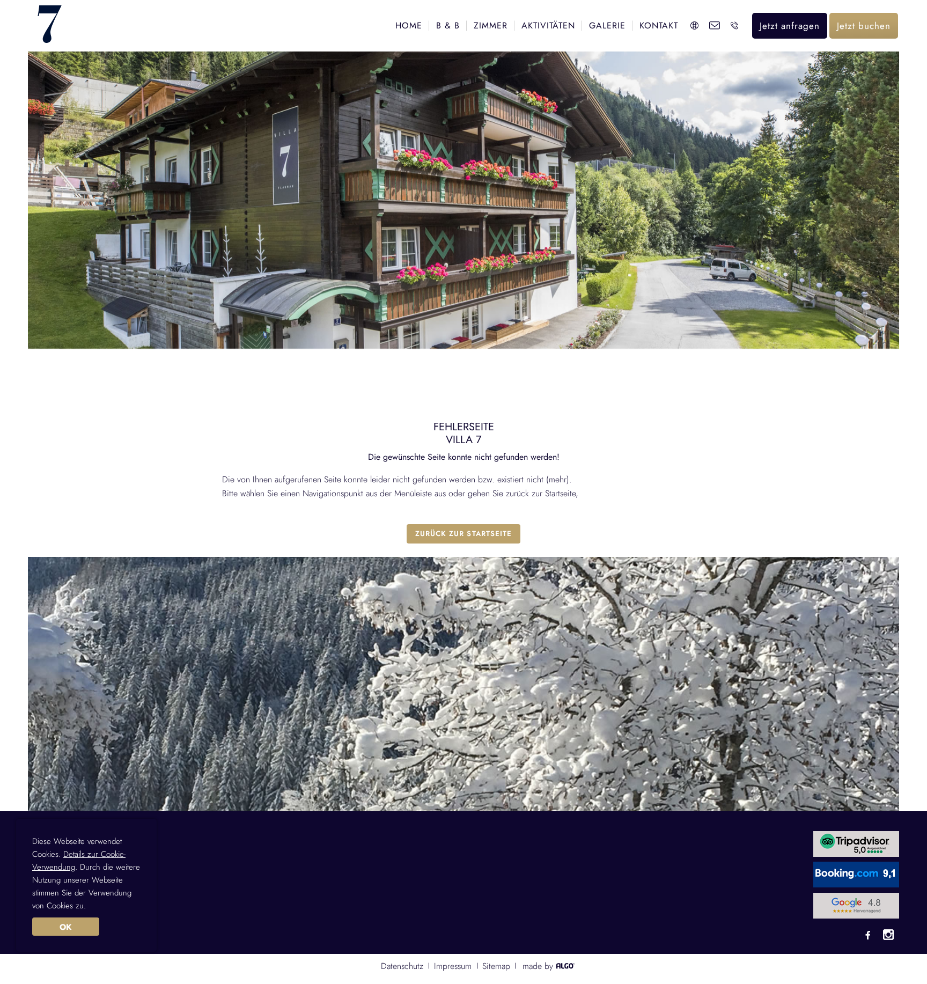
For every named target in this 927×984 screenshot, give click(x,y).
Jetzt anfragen (790, 25)
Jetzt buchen (864, 25)
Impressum (453, 966)
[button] (463, 534)
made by (539, 966)
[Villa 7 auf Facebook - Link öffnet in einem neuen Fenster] (868, 936)
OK (65, 927)
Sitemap (496, 966)
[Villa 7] (49, 25)
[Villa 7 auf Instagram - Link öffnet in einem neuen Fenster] (888, 936)
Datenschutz (402, 966)
